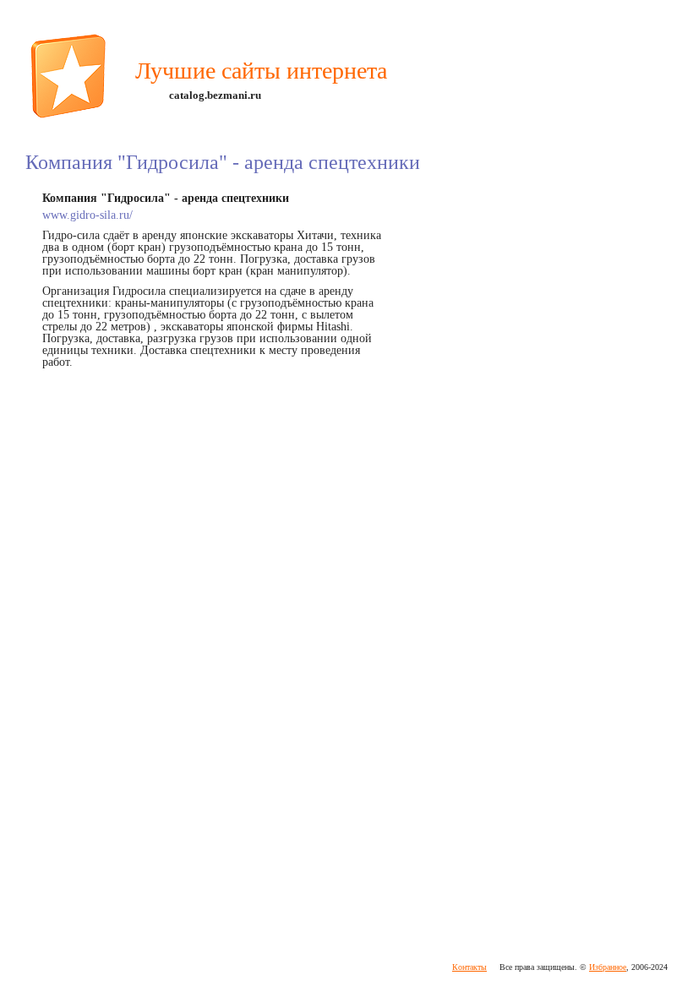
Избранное (607, 967)
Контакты (469, 967)
